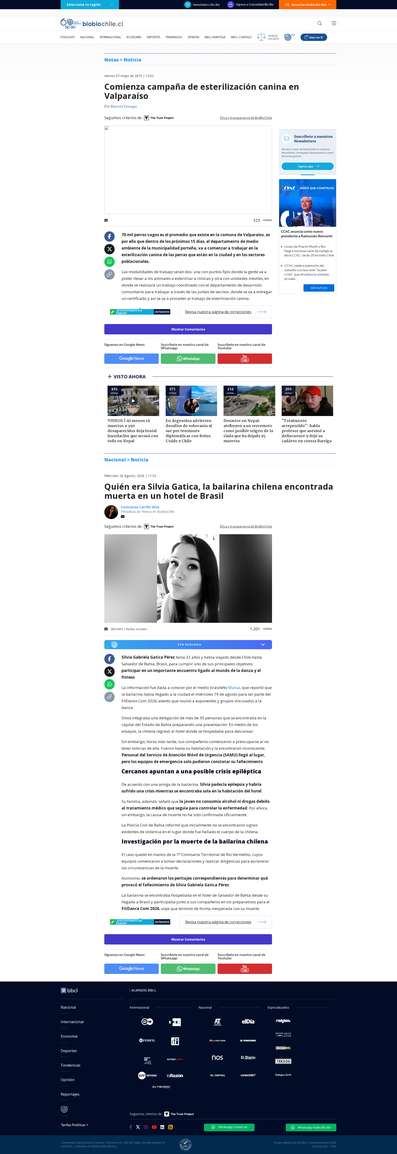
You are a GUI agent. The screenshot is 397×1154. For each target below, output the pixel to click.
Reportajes (70, 1094)
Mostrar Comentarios (188, 329)
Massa (234, 687)
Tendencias (174, 37)
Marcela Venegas (124, 106)
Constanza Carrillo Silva (140, 507)
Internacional (110, 37)
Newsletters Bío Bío (206, 5)
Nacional (87, 37)
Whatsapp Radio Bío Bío (314, 1127)
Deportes (153, 37)
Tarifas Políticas (73, 1124)
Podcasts (68, 37)
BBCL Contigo (241, 37)
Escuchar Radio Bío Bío (309, 5)
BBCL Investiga (215, 37)
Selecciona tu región (84, 4)
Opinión (193, 37)
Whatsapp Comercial (232, 1127)
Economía (134, 37)
